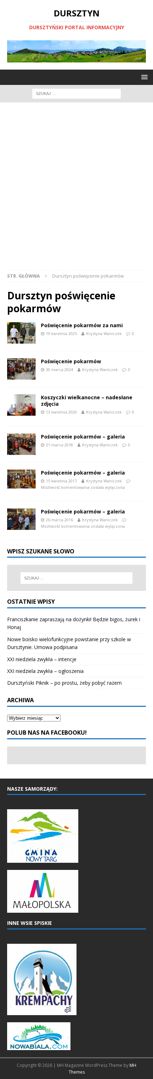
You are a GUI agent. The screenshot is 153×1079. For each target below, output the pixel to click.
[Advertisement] (76, 190)
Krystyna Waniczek (104, 333)
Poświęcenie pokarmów (71, 361)
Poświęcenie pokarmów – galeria (83, 436)
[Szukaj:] (76, 93)
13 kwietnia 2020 (61, 412)
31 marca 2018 (59, 444)
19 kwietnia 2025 (61, 333)
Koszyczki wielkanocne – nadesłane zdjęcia (86, 400)
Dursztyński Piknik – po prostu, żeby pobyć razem (64, 682)
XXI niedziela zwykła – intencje (41, 659)
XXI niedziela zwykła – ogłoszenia (45, 671)
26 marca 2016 (59, 519)
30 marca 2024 (59, 369)
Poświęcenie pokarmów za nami (82, 325)
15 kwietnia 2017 (61, 480)
